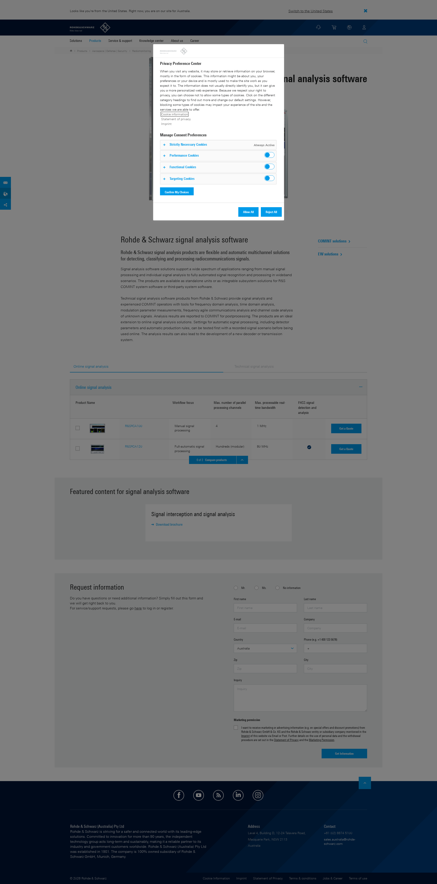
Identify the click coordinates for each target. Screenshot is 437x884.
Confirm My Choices (177, 192)
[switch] (269, 155)
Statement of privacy (176, 119)
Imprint (166, 124)
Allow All (248, 212)
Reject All (271, 212)
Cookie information (174, 114)
